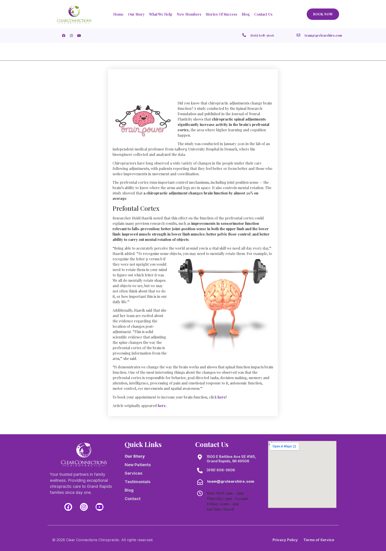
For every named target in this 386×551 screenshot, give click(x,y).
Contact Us (263, 14)
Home (118, 14)
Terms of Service (318, 540)
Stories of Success (221, 14)
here (222, 397)
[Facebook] (68, 507)
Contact (133, 498)
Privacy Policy (285, 540)
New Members (189, 14)
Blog (246, 14)
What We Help (160, 14)
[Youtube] (99, 507)
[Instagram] (84, 507)
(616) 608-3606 (221, 470)
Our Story (136, 14)
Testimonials (137, 481)
